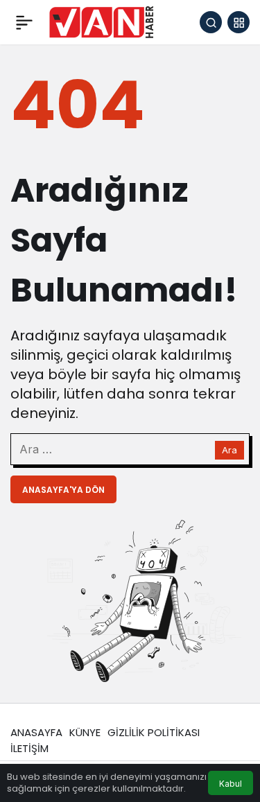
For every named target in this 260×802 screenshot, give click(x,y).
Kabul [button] (230, 783)
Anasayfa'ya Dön (63, 490)
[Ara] (211, 22)
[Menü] (24, 22)
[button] (238, 22)
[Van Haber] (101, 21)
